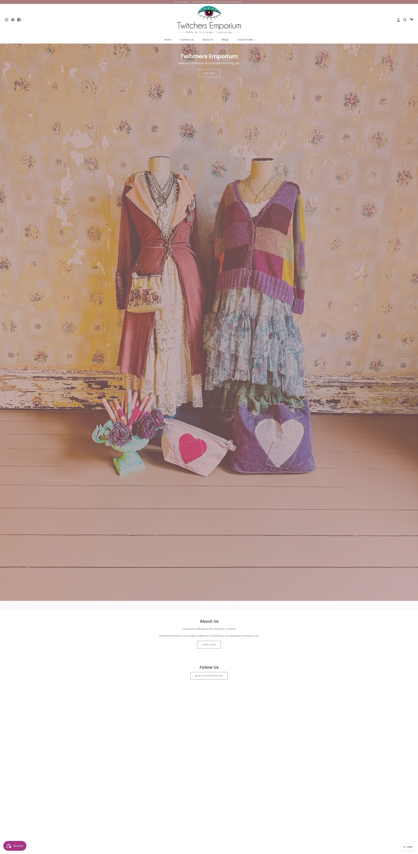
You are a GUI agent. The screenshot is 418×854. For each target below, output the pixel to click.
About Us (207, 39)
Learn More (209, 644)
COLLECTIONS (245, 39)
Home (167, 39)
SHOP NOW (209, 73)
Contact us (186, 39)
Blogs (225, 39)
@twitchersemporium (209, 675)
